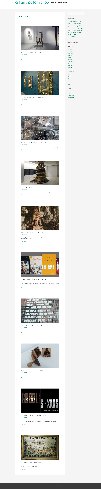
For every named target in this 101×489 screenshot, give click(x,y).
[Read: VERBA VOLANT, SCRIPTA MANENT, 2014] (40, 264)
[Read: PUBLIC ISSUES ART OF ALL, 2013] (40, 355)
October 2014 (70, 61)
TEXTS (69, 82)
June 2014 (70, 65)
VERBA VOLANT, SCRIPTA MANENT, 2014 (34, 279)
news (79, 6)
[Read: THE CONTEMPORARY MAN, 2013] (40, 310)
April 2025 (70, 51)
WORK (22, 54)
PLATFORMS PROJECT (72, 34)
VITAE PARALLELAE (71, 36)
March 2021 (70, 55)
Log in (69, 91)
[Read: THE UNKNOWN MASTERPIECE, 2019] (40, 82)
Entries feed (70, 93)
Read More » (23, 59)
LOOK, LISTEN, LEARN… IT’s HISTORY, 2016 (35, 143)
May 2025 (70, 49)
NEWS (69, 78)
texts (75, 6)
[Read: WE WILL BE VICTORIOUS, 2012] (40, 447)
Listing (69, 76)
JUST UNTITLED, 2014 (28, 188)
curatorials (71, 6)
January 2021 (70, 57)
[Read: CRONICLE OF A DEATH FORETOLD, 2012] (40, 400)
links (66, 6)
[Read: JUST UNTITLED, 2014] (40, 172)
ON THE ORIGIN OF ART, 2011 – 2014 (32, 233)
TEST (69, 80)
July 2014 (70, 63)
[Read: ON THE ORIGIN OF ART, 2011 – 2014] (40, 217)
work (56, 6)
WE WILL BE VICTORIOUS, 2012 (31, 462)
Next (61, 478)
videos (59, 6)
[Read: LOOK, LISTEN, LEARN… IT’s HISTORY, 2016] (40, 127)
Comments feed (71, 95)
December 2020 (71, 59)
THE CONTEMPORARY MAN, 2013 (32, 326)
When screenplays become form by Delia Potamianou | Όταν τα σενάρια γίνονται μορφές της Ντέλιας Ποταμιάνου (75, 30)
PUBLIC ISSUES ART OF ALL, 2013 (32, 371)
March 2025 (70, 53)
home (52, 6)
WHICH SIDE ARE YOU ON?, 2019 (31, 53)
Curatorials (70, 74)
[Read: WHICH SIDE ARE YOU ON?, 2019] (40, 37)
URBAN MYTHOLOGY (72, 38)
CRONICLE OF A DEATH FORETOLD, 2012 (34, 416)
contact (83, 6)
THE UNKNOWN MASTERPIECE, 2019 (33, 98)
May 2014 (70, 67)
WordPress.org (71, 97)
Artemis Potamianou (58, 2)
